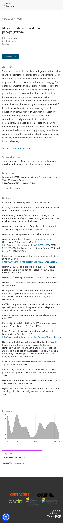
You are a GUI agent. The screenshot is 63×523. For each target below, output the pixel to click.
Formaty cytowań (12, 188)
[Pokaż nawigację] (55, 4)
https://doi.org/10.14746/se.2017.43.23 (18, 148)
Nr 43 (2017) (7, 19)
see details (19, 463)
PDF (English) (10, 56)
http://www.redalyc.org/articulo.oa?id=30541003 (25, 245)
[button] (6, 517)
